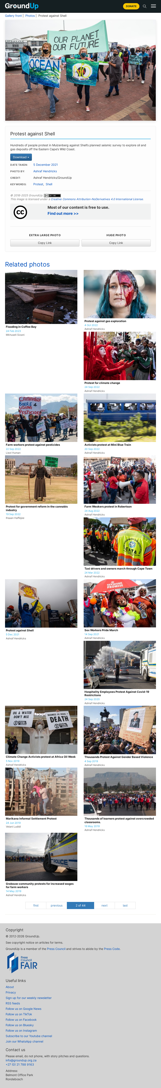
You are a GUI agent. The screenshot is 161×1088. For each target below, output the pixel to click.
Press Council (56, 949)
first (36, 905)
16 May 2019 (92, 826)
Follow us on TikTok (19, 1014)
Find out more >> (63, 213)
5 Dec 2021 (12, 634)
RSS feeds (13, 1003)
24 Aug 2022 (92, 510)
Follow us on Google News (23, 1008)
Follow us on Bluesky (20, 1025)
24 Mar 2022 (92, 572)
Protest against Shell (20, 630)
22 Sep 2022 (13, 449)
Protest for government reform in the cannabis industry (37, 508)
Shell (49, 184)
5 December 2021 (45, 164)
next (104, 905)
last (125, 905)
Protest (38, 184)
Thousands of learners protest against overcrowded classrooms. (119, 820)
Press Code (112, 949)
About (10, 987)
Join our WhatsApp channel (24, 1041)
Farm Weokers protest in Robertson (108, 506)
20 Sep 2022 (92, 449)
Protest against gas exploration (105, 321)
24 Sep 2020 (92, 699)
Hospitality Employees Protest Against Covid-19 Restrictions (116, 693)
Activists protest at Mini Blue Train (107, 444)
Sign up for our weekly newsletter (29, 998)
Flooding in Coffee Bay (21, 326)
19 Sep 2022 (13, 514)
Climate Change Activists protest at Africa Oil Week (41, 756)
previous (56, 905)
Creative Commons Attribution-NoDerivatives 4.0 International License (97, 199)
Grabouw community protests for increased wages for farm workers (40, 885)
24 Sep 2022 (92, 387)
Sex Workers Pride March (101, 630)
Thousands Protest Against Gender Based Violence (118, 757)
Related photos (27, 264)
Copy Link (45, 243)
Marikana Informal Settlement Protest (31, 818)
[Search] (145, 6)
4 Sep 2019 (91, 761)
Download (20, 157)
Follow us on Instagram (21, 1030)
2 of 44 (81, 905)
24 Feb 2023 (13, 331)
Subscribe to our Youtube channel (29, 1036)
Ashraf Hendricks (45, 171)
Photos (30, 15)
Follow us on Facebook (21, 1019)
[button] (153, 6)
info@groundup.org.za (21, 1060)
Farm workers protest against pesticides (33, 444)
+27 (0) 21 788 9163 (20, 1064)
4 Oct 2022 (91, 325)
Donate (131, 6)
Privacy (11, 992)
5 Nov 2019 (12, 761)
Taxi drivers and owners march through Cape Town (118, 568)
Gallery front (13, 15)
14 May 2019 (13, 891)
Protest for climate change (102, 383)
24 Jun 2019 (13, 822)
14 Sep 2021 (91, 634)
